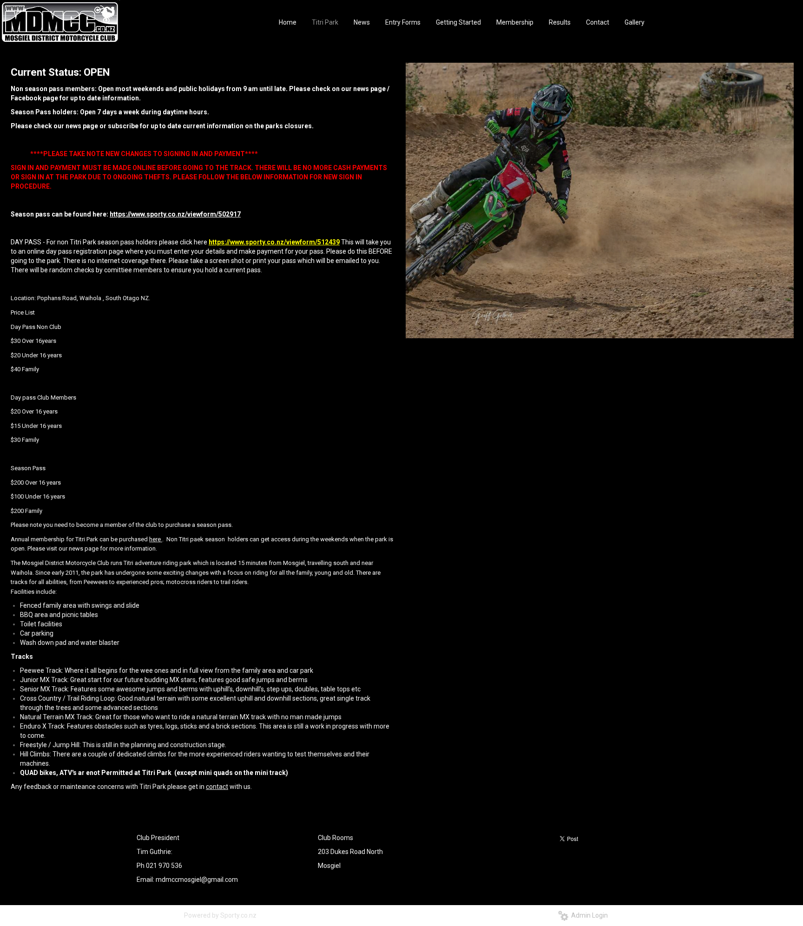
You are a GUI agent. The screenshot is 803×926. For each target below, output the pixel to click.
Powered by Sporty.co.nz (220, 915)
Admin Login (588, 915)
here (155, 539)
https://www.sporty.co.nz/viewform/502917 (175, 214)
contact (217, 786)
